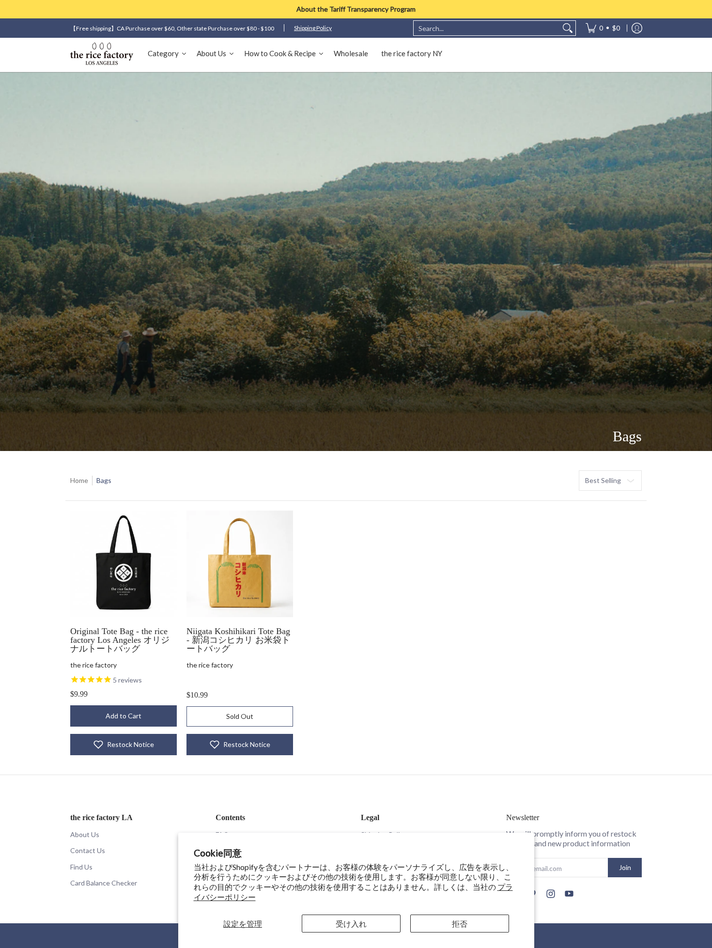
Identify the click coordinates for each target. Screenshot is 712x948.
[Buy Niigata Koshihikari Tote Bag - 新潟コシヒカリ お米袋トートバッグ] (239, 564)
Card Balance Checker (103, 883)
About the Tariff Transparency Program (356, 9)
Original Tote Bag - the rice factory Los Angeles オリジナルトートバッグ (120, 639)
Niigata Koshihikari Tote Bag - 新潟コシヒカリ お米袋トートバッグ (238, 639)
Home (79, 480)
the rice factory (93, 665)
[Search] (567, 28)
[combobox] (487, 28)
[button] (123, 744)
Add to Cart (123, 716)
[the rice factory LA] (101, 55)
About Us (84, 834)
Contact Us (87, 850)
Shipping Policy (313, 27)
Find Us (81, 867)
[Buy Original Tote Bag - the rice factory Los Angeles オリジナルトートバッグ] (123, 564)
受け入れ (351, 923)
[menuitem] (602, 28)
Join (625, 867)
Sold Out (239, 716)
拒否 (459, 923)
